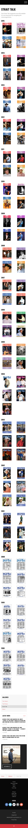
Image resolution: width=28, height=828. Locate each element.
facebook (6, 804)
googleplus (14, 804)
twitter (10, 804)
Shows (14, 792)
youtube (21, 804)
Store (14, 786)
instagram (17, 804)
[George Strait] (7, 2)
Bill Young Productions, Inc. (16, 817)
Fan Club (14, 788)
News (14, 784)
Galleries (5, 697)
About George (14, 783)
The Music (14, 795)
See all (24, 715)
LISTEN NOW (6, 766)
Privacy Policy (13, 819)
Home (14, 781)
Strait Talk (14, 793)
